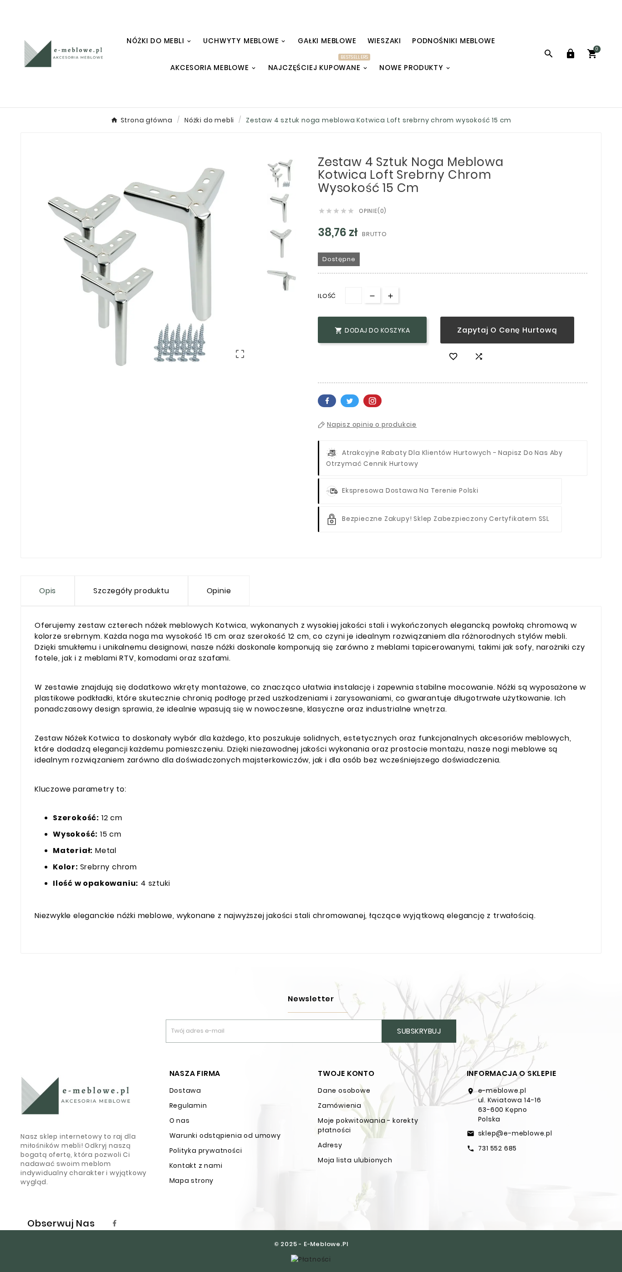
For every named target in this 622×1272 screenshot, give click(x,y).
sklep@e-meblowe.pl (515, 1133)
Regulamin (188, 1105)
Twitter (350, 400)
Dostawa (185, 1090)
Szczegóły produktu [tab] (131, 591)
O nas (179, 1120)
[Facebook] (115, 1223)
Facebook (327, 400)
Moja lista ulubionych (355, 1160)
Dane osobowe (344, 1090)
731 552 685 (497, 1148)
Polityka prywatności (205, 1150)
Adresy (330, 1145)
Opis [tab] (47, 591)
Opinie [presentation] (219, 591)
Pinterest (372, 400)
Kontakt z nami (196, 1165)
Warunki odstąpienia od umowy (225, 1135)
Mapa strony (191, 1180)
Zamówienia (340, 1105)
